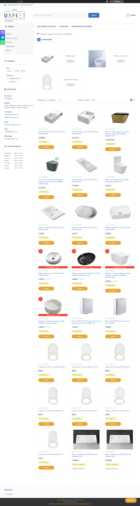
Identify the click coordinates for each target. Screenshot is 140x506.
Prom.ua (80, 500)
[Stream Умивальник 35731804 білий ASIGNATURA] (86, 439)
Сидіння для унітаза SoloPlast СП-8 (84, 410)
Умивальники (70, 56)
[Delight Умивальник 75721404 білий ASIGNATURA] (86, 165)
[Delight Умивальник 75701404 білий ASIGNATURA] (53, 213)
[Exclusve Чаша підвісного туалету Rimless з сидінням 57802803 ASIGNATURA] (119, 117)
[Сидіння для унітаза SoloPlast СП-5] (53, 439)
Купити (46, 147)
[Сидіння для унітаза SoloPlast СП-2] (53, 396)
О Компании (10, 46)
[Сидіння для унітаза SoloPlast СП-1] (119, 396)
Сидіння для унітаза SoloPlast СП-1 (117, 410)
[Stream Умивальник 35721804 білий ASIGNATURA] (119, 439)
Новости (8, 42)
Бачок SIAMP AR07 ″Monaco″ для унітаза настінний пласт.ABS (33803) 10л (86, 322)
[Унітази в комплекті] (97, 59)
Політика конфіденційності (82, 504)
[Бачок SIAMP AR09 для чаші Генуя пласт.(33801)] (119, 306)
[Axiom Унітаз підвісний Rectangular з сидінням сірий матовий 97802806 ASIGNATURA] (53, 165)
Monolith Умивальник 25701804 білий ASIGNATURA (85, 133)
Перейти (70, 61)
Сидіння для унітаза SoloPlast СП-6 (117, 367)
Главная (8, 34)
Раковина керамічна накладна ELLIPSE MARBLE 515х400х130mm (86, 274)
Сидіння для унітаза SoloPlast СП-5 (51, 454)
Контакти (64, 26)
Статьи (8, 50)
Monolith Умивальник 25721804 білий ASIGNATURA (51, 133)
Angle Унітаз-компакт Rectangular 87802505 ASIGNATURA (117, 181)
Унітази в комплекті (120, 56)
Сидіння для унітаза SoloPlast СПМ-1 (85, 367)
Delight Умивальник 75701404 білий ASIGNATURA (51, 228)
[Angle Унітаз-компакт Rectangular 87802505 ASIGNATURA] (119, 165)
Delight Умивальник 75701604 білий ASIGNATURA (84, 228)
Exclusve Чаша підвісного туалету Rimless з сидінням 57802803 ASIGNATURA (117, 134)
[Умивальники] (47, 59)
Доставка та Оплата (46, 26)
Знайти (93, 15)
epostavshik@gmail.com (12, 124)
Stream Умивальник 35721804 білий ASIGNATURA (118, 455)
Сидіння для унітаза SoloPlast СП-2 (51, 410)
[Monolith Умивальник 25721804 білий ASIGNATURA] (53, 117)
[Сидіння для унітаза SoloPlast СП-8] (86, 396)
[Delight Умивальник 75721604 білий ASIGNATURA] (119, 213)
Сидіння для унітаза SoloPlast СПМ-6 (51, 367)
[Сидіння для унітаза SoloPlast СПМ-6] (53, 352)
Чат (132, 500)
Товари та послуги (46, 34)
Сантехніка (59, 34)
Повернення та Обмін (82, 26)
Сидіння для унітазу (70, 79)
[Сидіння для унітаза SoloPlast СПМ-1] (86, 352)
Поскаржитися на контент (65, 504)
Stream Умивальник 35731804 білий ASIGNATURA (84, 455)
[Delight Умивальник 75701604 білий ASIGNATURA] (86, 213)
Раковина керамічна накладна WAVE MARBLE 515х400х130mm (51, 322)
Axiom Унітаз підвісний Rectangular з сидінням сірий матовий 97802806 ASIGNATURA (51, 182)
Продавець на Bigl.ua (70, 502)
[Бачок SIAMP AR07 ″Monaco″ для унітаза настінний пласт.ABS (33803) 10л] (86, 306)
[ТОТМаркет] (18, 13)
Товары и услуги (11, 38)
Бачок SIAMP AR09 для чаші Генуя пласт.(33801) (117, 322)
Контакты (10, 494)
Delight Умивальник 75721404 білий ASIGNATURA (84, 181)
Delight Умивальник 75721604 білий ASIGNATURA (118, 228)
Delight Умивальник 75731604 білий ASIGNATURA (51, 274)
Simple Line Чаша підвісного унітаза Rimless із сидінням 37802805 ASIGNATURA (118, 275)
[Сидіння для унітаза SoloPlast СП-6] (119, 352)
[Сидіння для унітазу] (47, 82)
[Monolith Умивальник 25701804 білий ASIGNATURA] (86, 117)
